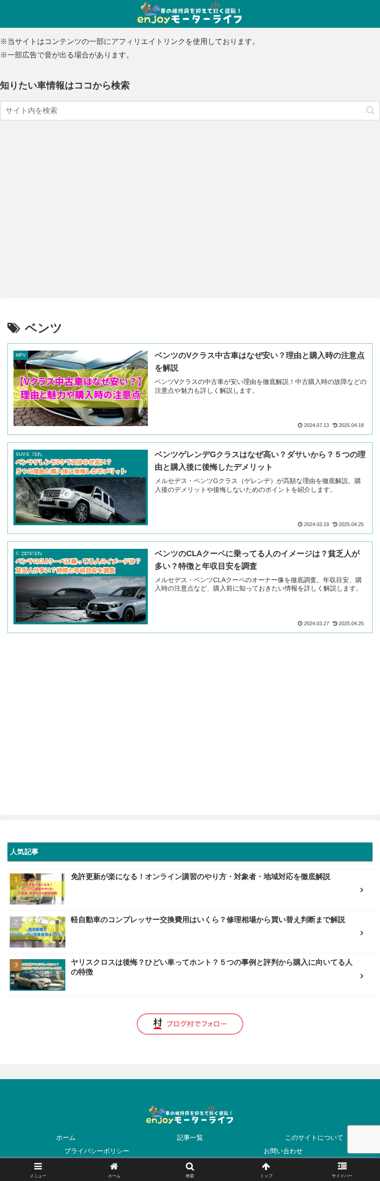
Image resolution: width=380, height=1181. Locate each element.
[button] (370, 110)
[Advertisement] (69, 193)
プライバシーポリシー (96, 1151)
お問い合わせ (283, 1151)
